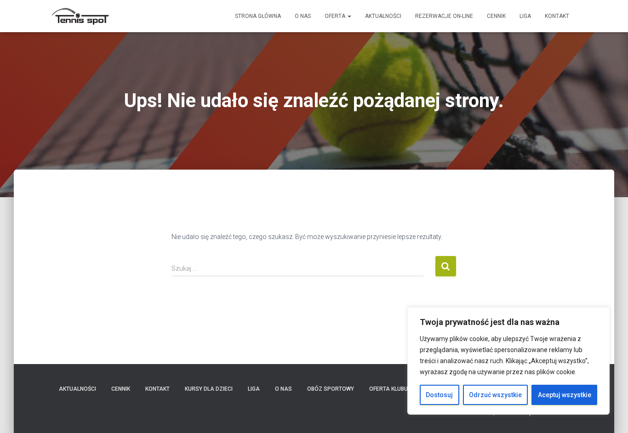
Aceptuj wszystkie (564, 395)
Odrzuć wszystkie (495, 395)
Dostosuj (439, 395)
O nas (303, 16)
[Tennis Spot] (80, 16)
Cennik (496, 16)
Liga (525, 16)
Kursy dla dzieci (209, 389)
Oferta (336, 16)
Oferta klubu (388, 389)
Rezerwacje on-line (444, 16)
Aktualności (383, 16)
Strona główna (258, 16)
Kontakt (557, 16)
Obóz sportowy (330, 389)
